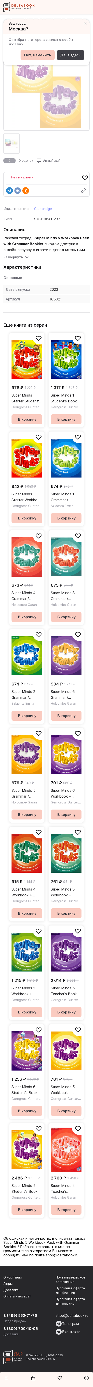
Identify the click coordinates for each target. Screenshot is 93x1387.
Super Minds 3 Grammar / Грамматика (63, 596)
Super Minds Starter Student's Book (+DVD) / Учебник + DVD (26, 398)
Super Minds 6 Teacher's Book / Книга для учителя (65, 991)
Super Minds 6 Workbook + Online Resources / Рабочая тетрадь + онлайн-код (65, 793)
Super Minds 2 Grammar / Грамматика (23, 694)
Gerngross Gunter (25, 407)
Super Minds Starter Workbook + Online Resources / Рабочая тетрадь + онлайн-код (27, 497)
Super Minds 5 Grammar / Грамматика (23, 793)
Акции (8, 1283)
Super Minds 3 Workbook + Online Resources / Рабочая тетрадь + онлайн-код (65, 892)
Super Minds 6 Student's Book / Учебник (26, 1090)
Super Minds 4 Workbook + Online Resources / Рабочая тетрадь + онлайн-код (26, 892)
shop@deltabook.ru (72, 1315)
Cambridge (43, 208)
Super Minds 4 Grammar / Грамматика (23, 596)
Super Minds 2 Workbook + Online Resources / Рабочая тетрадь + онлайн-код (26, 991)
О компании (12, 1277)
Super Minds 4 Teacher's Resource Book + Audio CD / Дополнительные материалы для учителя (66, 1188)
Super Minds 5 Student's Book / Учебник (26, 1188)
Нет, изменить (37, 55)
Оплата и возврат (17, 1296)
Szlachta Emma (62, 506)
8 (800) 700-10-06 (20, 1328)
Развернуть (13, 257)
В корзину (27, 419)
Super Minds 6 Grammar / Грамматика (63, 694)
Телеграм (70, 1323)
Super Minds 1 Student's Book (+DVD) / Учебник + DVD (66, 398)
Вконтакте (71, 1331)
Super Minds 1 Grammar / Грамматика (62, 497)
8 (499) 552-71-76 (20, 1315)
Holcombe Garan (24, 605)
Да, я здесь (70, 55)
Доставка (11, 1290)
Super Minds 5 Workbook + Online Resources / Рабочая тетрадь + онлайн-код (65, 1090)
